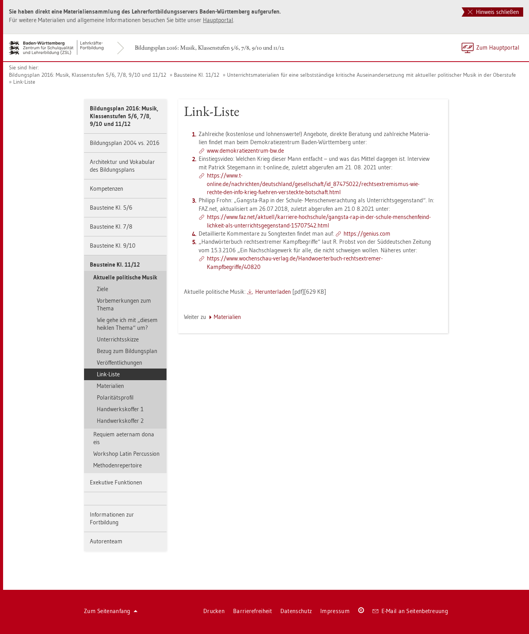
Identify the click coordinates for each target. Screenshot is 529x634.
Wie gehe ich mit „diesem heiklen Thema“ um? (127, 323)
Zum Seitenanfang (107, 611)
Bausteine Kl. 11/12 (196, 74)
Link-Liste (24, 81)
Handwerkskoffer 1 (120, 409)
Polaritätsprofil (115, 397)
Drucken (214, 611)
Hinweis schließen (496, 12)
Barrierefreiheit (252, 611)
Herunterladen (273, 291)
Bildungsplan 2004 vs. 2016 (125, 142)
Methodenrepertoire (117, 465)
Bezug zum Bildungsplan (127, 351)
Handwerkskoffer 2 (120, 420)
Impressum (335, 611)
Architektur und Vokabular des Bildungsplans (122, 165)
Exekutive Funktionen (116, 482)
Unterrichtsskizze (118, 339)
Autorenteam (106, 541)
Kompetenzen (106, 188)
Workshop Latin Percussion (126, 453)
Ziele (102, 289)
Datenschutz (296, 611)
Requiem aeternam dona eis (123, 438)
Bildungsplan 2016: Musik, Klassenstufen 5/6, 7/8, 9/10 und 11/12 (209, 47)
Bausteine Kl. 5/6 (111, 207)
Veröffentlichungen (119, 362)
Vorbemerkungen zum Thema (124, 304)
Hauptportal (218, 20)
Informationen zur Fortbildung (112, 518)
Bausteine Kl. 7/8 (111, 226)
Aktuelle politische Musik (125, 277)
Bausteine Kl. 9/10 (113, 245)
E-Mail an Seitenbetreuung (414, 611)
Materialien (110, 385)
